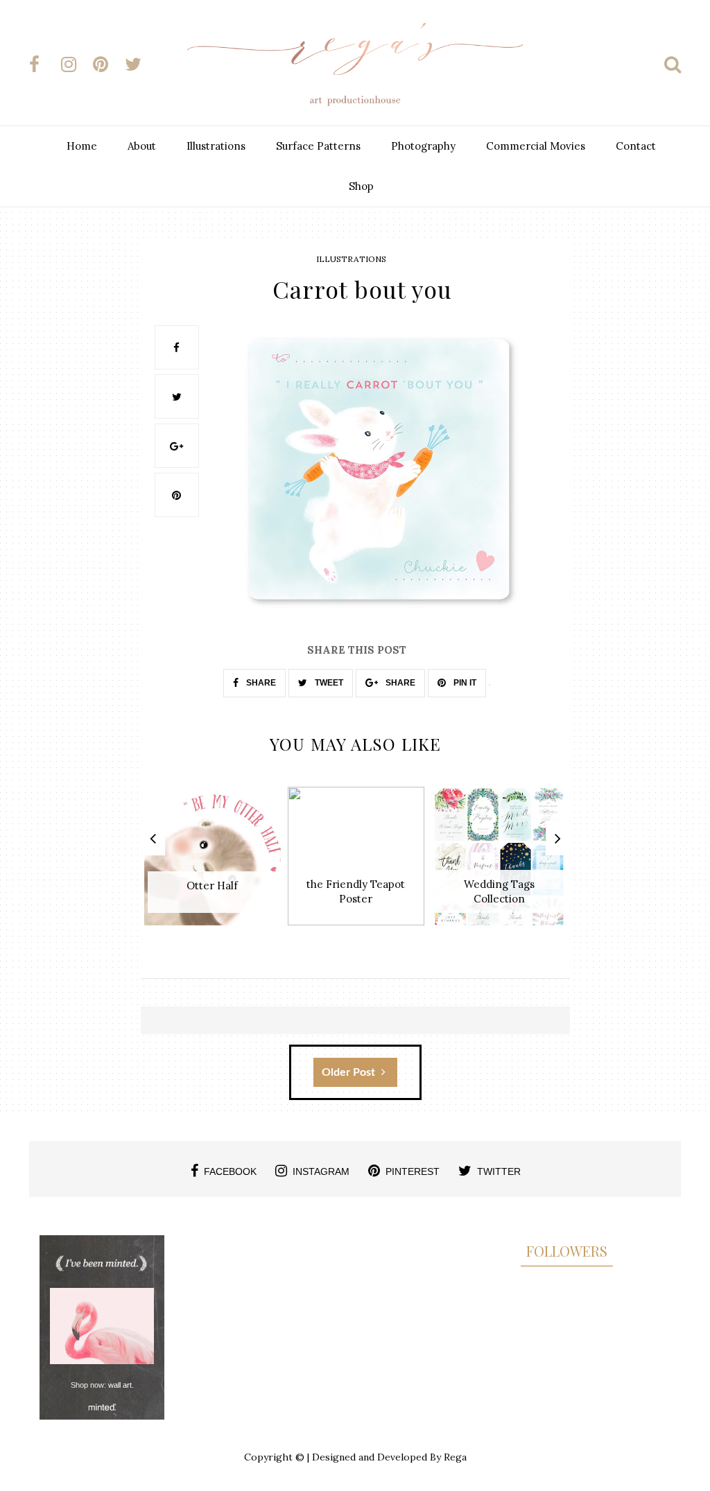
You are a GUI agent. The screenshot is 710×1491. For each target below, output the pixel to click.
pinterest (413, 1171)
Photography (423, 145)
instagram (321, 1171)
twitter (499, 1171)
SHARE (260, 683)
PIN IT (463, 683)
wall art (120, 1385)
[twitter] (139, 64)
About (142, 145)
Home (82, 145)
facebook (230, 1171)
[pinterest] (107, 64)
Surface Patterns (318, 145)
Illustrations (216, 145)
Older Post (350, 1072)
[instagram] (75, 64)
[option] (212, 863)
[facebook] (43, 64)
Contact (636, 145)
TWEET (328, 683)
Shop (361, 186)
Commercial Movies (535, 145)
